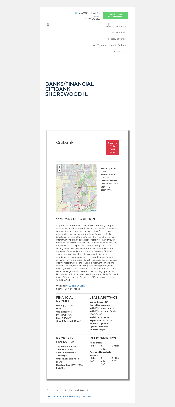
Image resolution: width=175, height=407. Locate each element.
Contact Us (120, 51)
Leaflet (93, 210)
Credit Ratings (118, 45)
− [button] (59, 170)
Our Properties (118, 32)
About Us (121, 26)
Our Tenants (99, 45)
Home (108, 26)
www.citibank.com (75, 285)
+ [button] (59, 166)
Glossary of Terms (116, 39)
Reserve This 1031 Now (112, 148)
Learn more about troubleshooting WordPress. (69, 396)
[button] (115, 15)
